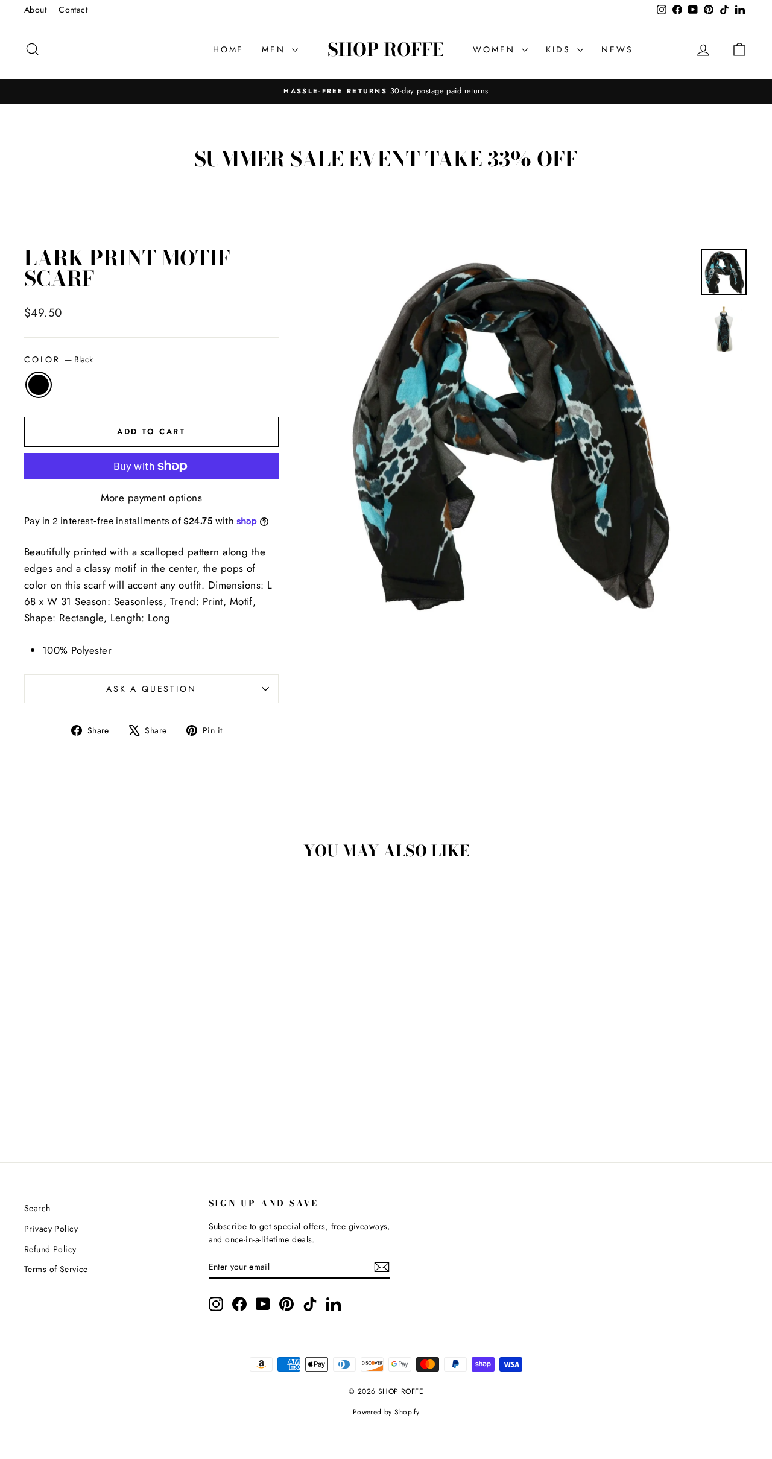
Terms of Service (56, 1269)
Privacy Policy (51, 1229)
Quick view (110, 1047)
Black (39, 385)
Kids (560, 49)
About (35, 10)
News (617, 49)
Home (228, 49)
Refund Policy (50, 1249)
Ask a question (151, 689)
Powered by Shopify (386, 1412)
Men (275, 49)
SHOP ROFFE (385, 49)
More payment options (152, 497)
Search (37, 1208)
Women (496, 49)
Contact (73, 10)
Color (58, 359)
